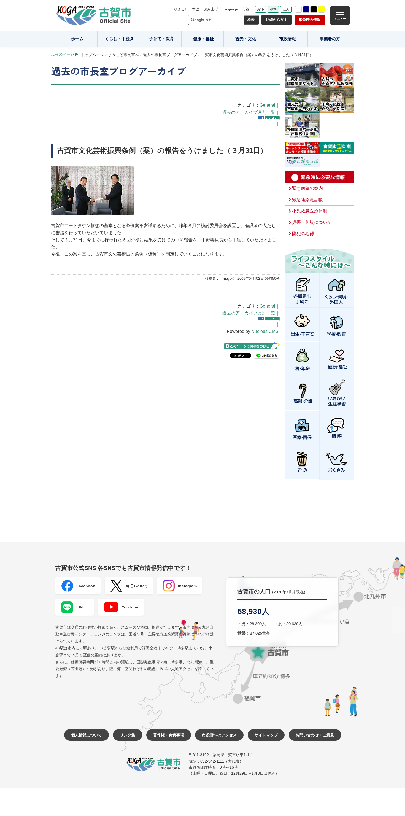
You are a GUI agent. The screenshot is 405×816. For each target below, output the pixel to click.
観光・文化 (245, 38)
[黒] (313, 9)
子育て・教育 (161, 38)
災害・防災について (312, 222)
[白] (298, 9)
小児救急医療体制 (309, 211)
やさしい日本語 (186, 9)
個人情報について (86, 735)
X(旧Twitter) (136, 586)
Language (230, 9)
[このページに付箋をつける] (252, 346)
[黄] (321, 9)
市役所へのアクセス (219, 735)
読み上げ (211, 9)
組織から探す (276, 20)
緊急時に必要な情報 (319, 177)
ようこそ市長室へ (123, 55)
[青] (306, 9)
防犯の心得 (303, 233)
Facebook (85, 586)
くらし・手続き (119, 38)
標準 (273, 9)
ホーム (77, 38)
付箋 (245, 9)
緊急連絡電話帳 (307, 199)
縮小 (260, 9)
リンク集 (127, 735)
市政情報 (287, 38)
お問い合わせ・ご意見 (315, 735)
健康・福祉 (203, 38)
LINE (80, 607)
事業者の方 (330, 38)
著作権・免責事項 (168, 735)
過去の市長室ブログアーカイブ (170, 55)
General (267, 105)
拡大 (286, 9)
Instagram (187, 586)
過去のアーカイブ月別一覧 (248, 112)
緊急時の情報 (309, 20)
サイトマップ (266, 735)
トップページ (92, 55)
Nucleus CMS (265, 331)
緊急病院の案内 (307, 188)
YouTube (130, 607)
